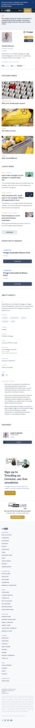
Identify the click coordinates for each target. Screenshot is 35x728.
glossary (4, 668)
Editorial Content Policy (9, 689)
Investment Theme (6, 101)
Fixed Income (5, 549)
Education (5, 543)
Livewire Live (5, 598)
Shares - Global (6, 625)
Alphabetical (5, 582)
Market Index (5, 680)
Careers (4, 652)
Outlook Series (6, 603)
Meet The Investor (7, 601)
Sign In (20, 10)
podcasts (4, 674)
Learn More (17, 261)
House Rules (5, 693)
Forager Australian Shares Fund (16, 253)
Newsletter (5, 638)
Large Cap (5, 321)
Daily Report (5, 540)
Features (4, 649)
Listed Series (5, 592)
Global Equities (14, 317)
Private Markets (6, 561)
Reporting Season (7, 606)
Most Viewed (5, 579)
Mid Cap (24, 317)
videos (4, 671)
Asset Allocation (6, 535)
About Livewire (6, 646)
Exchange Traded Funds (9, 619)
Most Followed (6, 573)
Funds (3, 192)
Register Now (16, 517)
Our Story (4, 643)
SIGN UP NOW (10, 493)
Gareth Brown (16, 433)
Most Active (5, 576)
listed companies (6, 665)
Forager (12, 437)
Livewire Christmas (7, 595)
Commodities (5, 537)
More (23, 58)
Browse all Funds (7, 631)
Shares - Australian (7, 622)
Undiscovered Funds (8, 609)
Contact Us (5, 658)
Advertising (5, 641)
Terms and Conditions (8, 690)
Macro (3, 172)
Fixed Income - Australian (9, 628)
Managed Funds (6, 616)
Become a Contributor (8, 655)
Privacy (4, 692)
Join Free (27, 10)
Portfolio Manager (14, 434)
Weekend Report (6, 566)
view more (9, 232)
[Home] (7, 10)
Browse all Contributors (9, 585)
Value (13, 321)
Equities (4, 128)
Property (4, 563)
